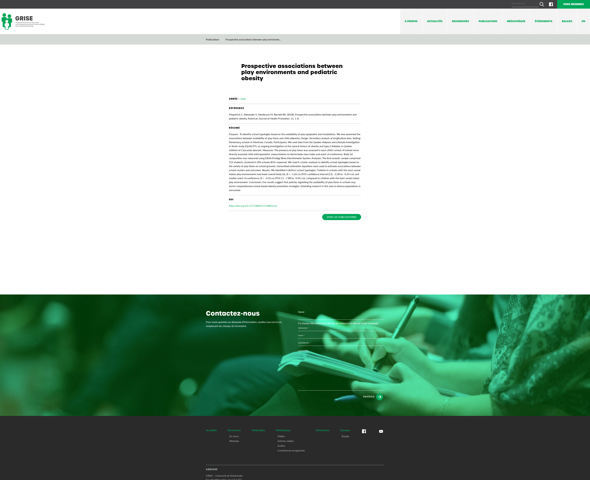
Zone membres (573, 4)
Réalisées (234, 441)
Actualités (434, 21)
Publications (488, 21)
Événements (543, 21)
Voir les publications (342, 217)
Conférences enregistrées (291, 450)
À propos (411, 21)
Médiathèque (516, 21)
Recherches (460, 21)
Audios (281, 445)
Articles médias (285, 441)
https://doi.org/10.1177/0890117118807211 (253, 205)
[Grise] (23, 21)
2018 (243, 99)
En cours (234, 436)
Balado (567, 21)
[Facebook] (551, 4)
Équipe (345, 436)
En (583, 21)
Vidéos (281, 436)
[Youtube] (381, 434)
